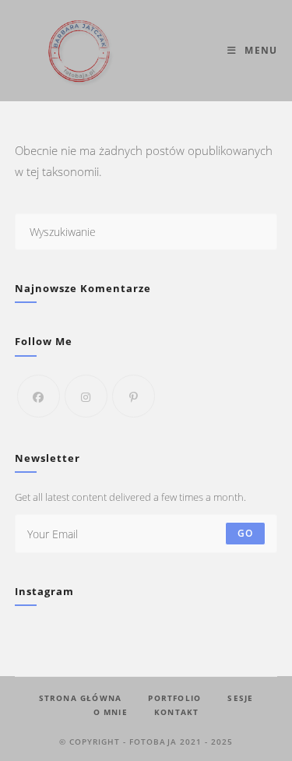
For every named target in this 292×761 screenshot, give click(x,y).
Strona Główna (80, 697)
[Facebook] (38, 396)
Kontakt (176, 711)
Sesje (240, 697)
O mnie (110, 711)
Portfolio (174, 697)
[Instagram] (86, 396)
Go (245, 533)
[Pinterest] (133, 396)
